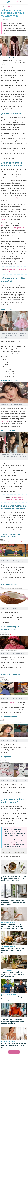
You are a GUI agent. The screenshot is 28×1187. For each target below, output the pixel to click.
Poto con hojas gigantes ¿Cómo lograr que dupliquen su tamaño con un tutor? (13, 903)
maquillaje (4, 421)
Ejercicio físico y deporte (8, 994)
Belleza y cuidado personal (9, 1041)
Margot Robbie (19, 228)
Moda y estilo (10, 6)
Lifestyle (3, 6)
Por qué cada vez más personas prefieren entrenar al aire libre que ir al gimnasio (13, 998)
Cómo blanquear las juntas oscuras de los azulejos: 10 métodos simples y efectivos (12, 926)
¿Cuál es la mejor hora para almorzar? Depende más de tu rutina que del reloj (12, 1022)
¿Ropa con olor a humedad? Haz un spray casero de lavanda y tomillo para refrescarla (13, 879)
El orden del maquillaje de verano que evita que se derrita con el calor (13, 1045)
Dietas (3, 1018)
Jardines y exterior (6, 898)
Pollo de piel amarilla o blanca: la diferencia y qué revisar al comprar (13, 950)
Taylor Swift (5, 219)
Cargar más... (14, 1052)
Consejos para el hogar (8, 875)
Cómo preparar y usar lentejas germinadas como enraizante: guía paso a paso (12, 974)
